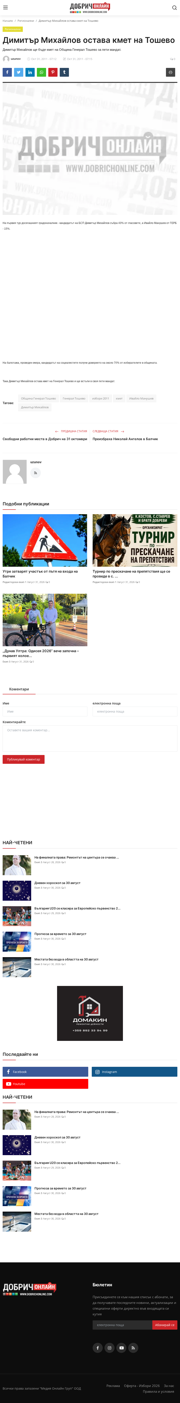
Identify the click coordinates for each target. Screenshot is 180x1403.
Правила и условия (158, 1391)
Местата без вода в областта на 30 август (66, 959)
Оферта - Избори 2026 (142, 1385)
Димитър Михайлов (35, 407)
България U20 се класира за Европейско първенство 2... (77, 908)
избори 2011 (100, 398)
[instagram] (109, 1348)
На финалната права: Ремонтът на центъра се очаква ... (76, 857)
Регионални (26, 21)
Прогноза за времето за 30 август (60, 934)
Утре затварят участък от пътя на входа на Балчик (40, 573)
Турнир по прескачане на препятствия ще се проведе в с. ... (131, 573)
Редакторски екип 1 (14, 582)
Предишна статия (73, 431)
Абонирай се (165, 1325)
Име (6, 703)
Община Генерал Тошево (38, 398)
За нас (169, 1385)
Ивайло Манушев (141, 398)
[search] (174, 8)
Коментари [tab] (19, 689)
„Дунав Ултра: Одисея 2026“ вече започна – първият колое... (41, 653)
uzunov (35, 462)
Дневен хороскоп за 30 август (57, 883)
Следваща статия (106, 431)
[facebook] (98, 1348)
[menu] (5, 8)
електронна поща (107, 703)
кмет (119, 398)
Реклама (113, 1385)
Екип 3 (6, 661)
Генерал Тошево (74, 398)
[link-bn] (90, 1013)
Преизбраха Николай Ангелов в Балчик (125, 439)
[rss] (133, 1348)
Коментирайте (14, 722)
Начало (8, 21)
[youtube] (121, 1348)
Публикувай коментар (23, 759)
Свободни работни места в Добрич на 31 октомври (45, 439)
